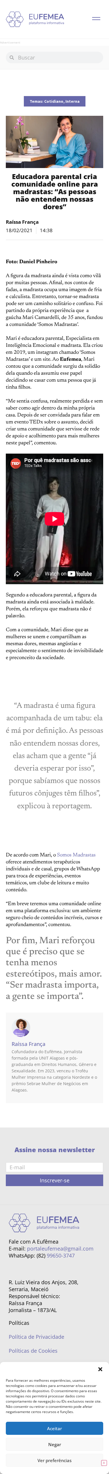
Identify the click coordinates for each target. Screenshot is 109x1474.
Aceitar (54, 1428)
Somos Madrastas (76, 855)
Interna (72, 101)
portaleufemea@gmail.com (60, 1248)
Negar (54, 1444)
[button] (100, 1369)
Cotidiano (53, 101)
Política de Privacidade (36, 1336)
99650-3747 (61, 1255)
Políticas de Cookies (33, 1350)
